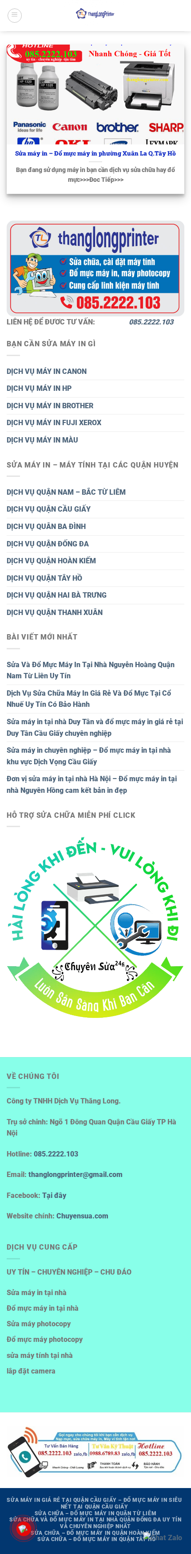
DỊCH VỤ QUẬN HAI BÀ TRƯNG (57, 595)
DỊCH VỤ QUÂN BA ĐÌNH (46, 526)
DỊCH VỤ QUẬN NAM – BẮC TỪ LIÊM (66, 492)
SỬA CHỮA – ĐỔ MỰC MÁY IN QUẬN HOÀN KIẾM (95, 1533)
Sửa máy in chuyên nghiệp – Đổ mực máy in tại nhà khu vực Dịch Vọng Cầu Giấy (89, 756)
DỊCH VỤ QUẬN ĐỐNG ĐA (48, 544)
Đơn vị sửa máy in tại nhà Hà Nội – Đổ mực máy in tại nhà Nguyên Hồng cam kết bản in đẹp (92, 785)
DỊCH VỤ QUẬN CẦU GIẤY (49, 509)
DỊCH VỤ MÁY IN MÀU (42, 440)
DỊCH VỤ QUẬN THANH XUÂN (55, 612)
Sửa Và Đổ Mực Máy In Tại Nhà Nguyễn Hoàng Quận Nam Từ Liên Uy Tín (91, 670)
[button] (15, 15)
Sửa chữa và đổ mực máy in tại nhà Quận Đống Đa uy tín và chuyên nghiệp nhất (95, 1523)
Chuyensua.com (82, 1216)
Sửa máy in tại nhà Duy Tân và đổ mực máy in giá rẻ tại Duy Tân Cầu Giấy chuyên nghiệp (95, 728)
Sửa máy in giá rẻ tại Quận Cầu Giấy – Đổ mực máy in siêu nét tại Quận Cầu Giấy (94, 1503)
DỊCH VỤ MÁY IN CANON (47, 371)
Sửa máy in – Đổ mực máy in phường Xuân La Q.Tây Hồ (95, 153)
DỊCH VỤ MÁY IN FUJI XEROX (54, 422)
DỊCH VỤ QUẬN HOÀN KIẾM (51, 561)
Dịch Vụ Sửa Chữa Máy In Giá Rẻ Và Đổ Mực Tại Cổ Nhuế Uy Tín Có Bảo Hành (89, 699)
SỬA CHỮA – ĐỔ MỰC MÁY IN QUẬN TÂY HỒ (96, 1539)
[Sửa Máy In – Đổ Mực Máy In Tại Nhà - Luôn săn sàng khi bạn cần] (95, 15)
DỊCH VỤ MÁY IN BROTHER (50, 406)
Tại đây (54, 1195)
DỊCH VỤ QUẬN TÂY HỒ (44, 578)
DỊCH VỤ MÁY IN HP (39, 388)
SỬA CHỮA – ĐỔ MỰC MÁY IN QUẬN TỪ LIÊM (96, 1513)
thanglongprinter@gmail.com (75, 1174)
